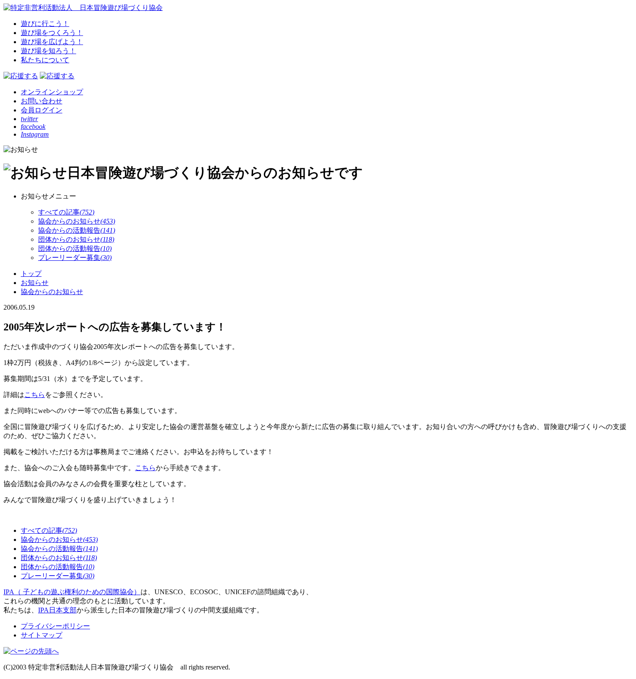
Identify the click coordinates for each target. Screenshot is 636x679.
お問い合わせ (41, 101)
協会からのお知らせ (52, 291)
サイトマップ (41, 635)
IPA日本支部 (57, 610)
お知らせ (34, 282)
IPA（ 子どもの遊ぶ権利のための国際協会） (72, 592)
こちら (34, 394)
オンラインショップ (52, 92)
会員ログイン (41, 110)
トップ (31, 273)
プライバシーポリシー (55, 626)
